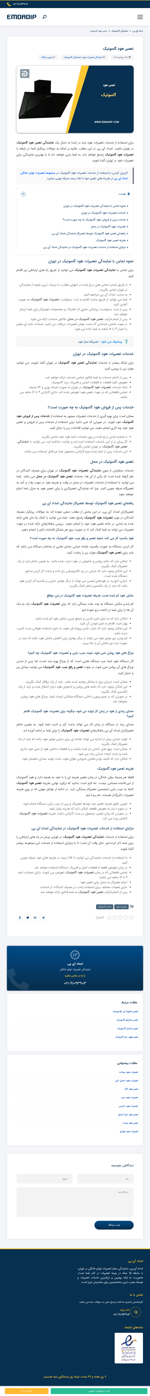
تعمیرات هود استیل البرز (126, 1080)
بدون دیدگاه (46, 57)
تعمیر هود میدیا (130, 1123)
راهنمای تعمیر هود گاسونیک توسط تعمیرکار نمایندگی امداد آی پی (89, 233)
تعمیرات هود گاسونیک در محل (108, 226)
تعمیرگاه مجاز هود (88, 342)
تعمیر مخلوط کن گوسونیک (125, 1011)
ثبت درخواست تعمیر (99, 1391)
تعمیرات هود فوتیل (129, 1131)
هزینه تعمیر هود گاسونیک (111, 240)
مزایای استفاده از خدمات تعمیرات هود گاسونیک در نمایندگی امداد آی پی (84, 247)
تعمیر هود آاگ (131, 1089)
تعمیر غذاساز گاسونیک (127, 1028)
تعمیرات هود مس (129, 1097)
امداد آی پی (137, 31)
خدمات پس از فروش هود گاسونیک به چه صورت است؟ (94, 220)
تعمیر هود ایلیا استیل (128, 1114)
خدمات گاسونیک (104, 906)
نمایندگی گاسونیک (119, 31)
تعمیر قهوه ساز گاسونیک (126, 1037)
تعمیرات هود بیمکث (128, 1072)
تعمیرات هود (121, 906)
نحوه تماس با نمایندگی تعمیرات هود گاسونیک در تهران (94, 206)
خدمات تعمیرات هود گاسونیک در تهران (103, 213)
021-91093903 (121, 1314)
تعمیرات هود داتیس (128, 1106)
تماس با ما (26, 1391)
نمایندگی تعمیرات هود (92, 57)
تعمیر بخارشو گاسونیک (127, 1020)
